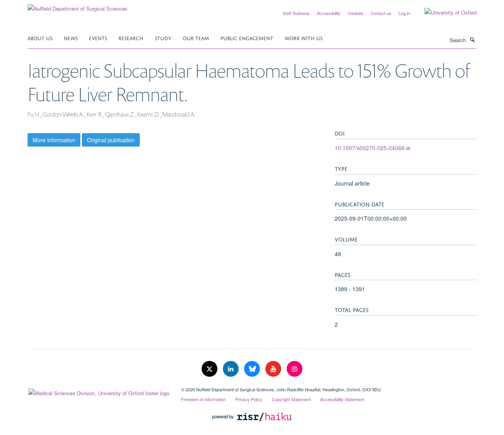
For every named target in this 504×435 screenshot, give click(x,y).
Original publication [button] (111, 140)
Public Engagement (246, 37)
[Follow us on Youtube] (274, 369)
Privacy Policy (248, 399)
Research (131, 37)
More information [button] (54, 140)
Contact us (381, 13)
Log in (404, 13)
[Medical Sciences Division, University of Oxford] (98, 391)
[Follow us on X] (210, 369)
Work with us (303, 37)
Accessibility (329, 13)
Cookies (355, 13)
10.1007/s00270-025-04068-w (372, 148)
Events (98, 37)
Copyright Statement (291, 399)
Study (163, 37)
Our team (196, 37)
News (71, 37)
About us (40, 37)
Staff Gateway (296, 13)
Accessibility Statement (342, 399)
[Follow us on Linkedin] (231, 369)
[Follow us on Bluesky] (252, 369)
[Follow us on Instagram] (294, 369)
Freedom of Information (203, 399)
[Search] (472, 39)
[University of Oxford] (444, 12)
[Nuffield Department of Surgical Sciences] (78, 5)
